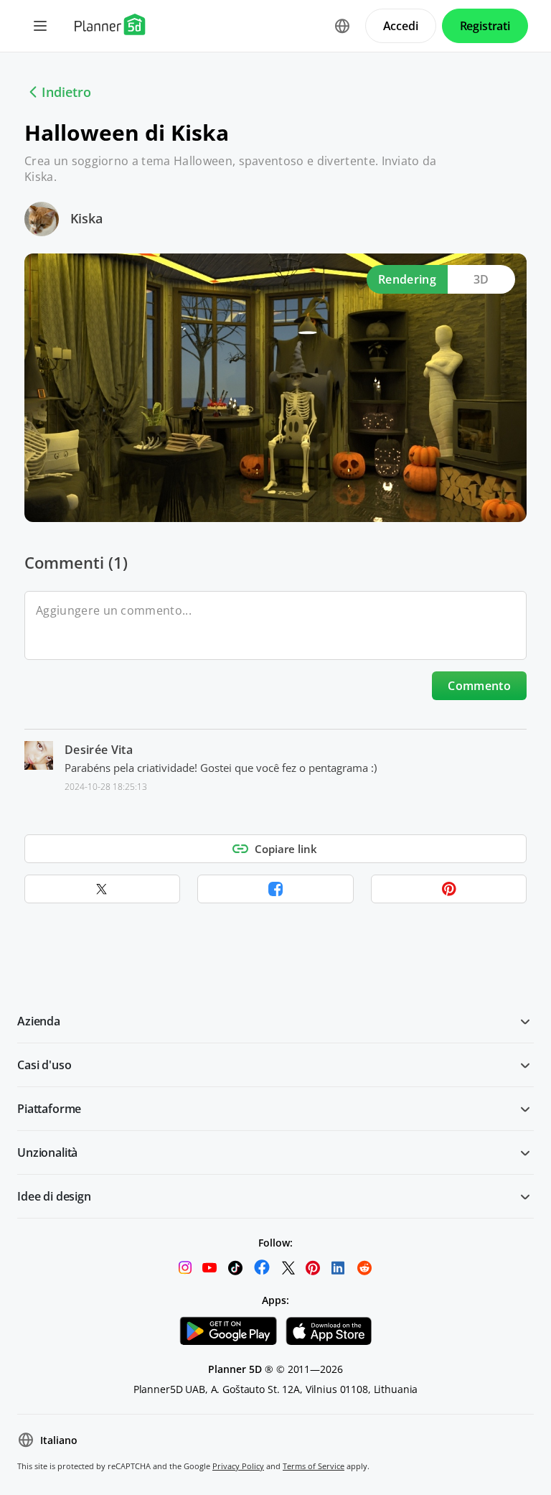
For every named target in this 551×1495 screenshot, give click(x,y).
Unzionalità (47, 1152)
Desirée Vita (99, 750)
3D (481, 279)
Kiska (86, 218)
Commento (479, 686)
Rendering (407, 279)
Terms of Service (313, 1466)
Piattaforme (49, 1109)
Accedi (400, 26)
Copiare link (286, 849)
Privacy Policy (238, 1466)
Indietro (66, 92)
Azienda (38, 1021)
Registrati (485, 26)
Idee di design (54, 1196)
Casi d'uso (44, 1065)
